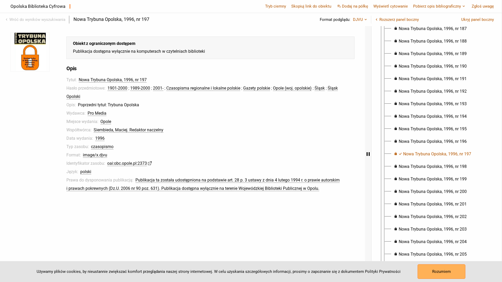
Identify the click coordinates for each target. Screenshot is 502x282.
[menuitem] (430, 29)
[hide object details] (368, 154)
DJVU (358, 19)
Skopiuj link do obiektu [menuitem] (311, 6)
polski (85, 171)
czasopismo (102, 146)
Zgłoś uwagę (483, 6)
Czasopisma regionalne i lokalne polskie (203, 88)
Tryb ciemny (275, 6)
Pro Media (97, 113)
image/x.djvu (95, 154)
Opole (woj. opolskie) (292, 88)
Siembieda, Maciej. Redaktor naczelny (128, 129)
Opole (105, 121)
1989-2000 (140, 88)
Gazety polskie (256, 88)
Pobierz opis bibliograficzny (437, 6)
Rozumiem (441, 271)
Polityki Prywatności (383, 271)
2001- (158, 88)
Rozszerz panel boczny (399, 19)
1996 (100, 138)
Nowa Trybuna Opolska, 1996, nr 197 (113, 79)
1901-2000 (117, 88)
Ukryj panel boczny (477, 19)
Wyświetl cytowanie (390, 6)
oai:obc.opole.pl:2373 (127, 163)
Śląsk (320, 88)
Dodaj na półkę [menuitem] (355, 6)
